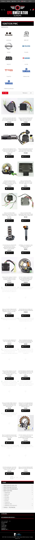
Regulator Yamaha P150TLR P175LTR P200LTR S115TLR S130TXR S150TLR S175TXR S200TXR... (9, 278)
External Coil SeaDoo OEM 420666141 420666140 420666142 (25, 246)
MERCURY (26, 40)
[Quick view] (9, 116)
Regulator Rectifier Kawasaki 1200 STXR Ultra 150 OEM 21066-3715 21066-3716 (25, 182)
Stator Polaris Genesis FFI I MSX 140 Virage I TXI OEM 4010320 (9, 341)
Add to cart (10, 124)
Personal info (4, 522)
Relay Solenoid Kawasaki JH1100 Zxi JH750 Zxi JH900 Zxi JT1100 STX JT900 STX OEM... (26, 341)
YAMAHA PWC (26, 76)
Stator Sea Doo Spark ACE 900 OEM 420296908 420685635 (25, 310)
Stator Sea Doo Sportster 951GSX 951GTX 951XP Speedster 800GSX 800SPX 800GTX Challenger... (9, 246)
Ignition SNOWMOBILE (10, 489)
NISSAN (8, 52)
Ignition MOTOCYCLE (10, 487)
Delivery (8, 1)
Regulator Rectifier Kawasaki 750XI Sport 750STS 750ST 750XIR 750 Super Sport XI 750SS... (9, 214)
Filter (5, 93)
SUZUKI (26, 64)
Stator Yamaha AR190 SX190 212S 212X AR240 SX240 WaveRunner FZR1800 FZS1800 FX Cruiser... (25, 436)
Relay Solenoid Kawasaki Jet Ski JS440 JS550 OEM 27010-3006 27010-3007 (9, 436)
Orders (3, 524)
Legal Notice (14, 1)
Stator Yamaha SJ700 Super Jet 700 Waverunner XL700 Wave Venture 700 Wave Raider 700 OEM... (26, 278)
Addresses (3, 526)
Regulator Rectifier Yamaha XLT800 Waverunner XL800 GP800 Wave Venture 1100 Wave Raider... (9, 404)
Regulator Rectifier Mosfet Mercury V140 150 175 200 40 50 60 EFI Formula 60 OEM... (9, 310)
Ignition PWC (7, 490)
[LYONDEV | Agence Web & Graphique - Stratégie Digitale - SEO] (17, 534)
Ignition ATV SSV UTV (10, 485)
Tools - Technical (9, 507)
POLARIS (26, 52)
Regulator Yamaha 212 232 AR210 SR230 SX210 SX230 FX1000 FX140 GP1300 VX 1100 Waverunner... (9, 372)
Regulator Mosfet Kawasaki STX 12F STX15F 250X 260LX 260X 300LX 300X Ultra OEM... (25, 150)
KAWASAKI (8, 40)
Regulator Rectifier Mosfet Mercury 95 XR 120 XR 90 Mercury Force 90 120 (26, 119)
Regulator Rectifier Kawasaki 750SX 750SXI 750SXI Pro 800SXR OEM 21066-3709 (26, 214)
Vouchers (3, 528)
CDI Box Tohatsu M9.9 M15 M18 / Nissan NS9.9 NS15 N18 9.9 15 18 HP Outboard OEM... (9, 119)
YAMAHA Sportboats (9, 88)
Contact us (3, 1)
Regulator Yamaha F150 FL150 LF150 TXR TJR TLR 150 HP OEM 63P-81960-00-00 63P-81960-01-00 (9, 150)
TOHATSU (9, 76)
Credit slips (4, 525)
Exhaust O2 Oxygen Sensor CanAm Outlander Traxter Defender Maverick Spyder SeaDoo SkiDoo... (26, 404)
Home (19, 1)
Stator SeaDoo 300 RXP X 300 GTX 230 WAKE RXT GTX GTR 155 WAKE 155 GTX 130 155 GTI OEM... (25, 372)
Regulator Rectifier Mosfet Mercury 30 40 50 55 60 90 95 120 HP (26, 468)
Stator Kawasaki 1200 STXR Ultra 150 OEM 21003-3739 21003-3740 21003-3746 (9, 468)
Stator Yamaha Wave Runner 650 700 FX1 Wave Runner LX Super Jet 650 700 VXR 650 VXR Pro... (9, 182)
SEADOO (9, 64)
